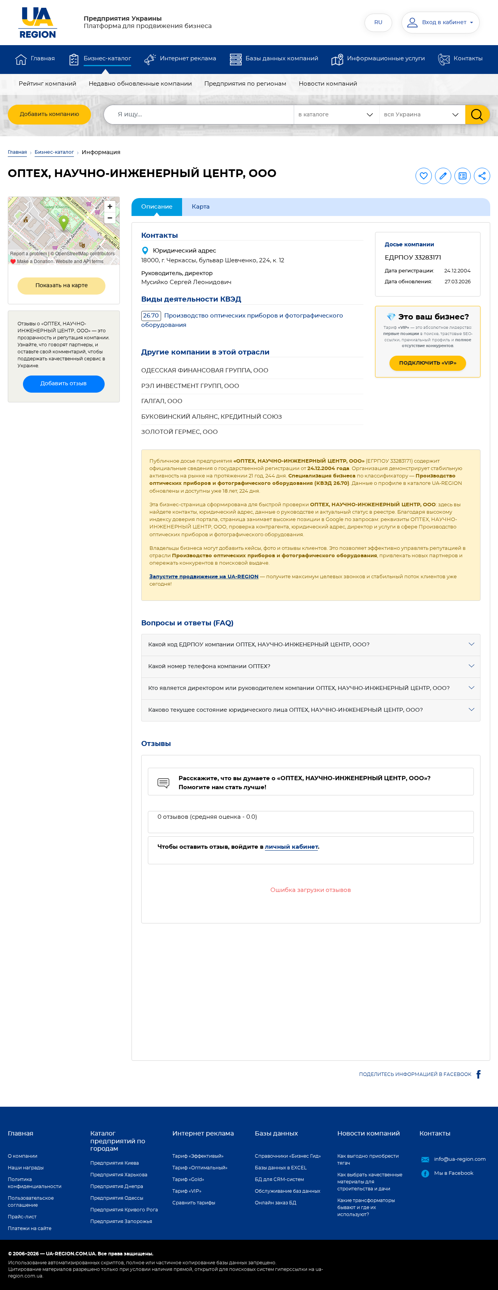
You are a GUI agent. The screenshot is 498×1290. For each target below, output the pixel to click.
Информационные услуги (386, 58)
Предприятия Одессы (116, 1198)
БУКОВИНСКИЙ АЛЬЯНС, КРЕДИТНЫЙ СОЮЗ (211, 417)
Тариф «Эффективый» (198, 1156)
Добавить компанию (49, 114)
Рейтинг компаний (47, 84)
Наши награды (26, 1167)
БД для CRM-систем (279, 1179)
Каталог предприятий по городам (117, 1140)
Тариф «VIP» (187, 1191)
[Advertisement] (311, 987)
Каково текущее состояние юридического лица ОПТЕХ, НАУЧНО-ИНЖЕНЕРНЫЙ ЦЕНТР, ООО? (285, 710)
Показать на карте (61, 285)
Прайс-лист (22, 1217)
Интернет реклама (188, 58)
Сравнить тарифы (193, 1202)
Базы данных (276, 1133)
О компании (22, 1156)
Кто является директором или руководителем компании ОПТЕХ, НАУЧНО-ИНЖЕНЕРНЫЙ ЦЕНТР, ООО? (299, 688)
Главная (43, 58)
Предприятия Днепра (116, 1186)
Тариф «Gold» (188, 1179)
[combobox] (422, 114)
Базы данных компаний (281, 58)
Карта (201, 207)
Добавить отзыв (63, 383)
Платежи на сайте (29, 1228)
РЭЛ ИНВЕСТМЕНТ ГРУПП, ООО (190, 386)
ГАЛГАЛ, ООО (161, 401)
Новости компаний (328, 84)
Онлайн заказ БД (275, 1202)
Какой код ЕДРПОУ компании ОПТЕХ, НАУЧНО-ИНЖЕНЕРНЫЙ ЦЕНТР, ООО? (259, 645)
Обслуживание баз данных (287, 1191)
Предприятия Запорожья (121, 1221)
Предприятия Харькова (118, 1174)
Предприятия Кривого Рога (124, 1210)
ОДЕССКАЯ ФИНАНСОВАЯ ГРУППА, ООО (204, 371)
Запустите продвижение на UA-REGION (204, 576)
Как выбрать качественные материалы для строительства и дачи (369, 1181)
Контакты (468, 58)
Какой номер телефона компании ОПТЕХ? (209, 666)
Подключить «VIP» (427, 363)
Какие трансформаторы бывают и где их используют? (366, 1207)
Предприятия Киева (114, 1163)
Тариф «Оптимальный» (200, 1167)
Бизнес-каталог (107, 58)
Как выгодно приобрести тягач (368, 1159)
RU (378, 22)
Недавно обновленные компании (140, 84)
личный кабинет (291, 847)
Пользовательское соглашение (31, 1202)
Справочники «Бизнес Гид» (288, 1156)
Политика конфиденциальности (34, 1183)
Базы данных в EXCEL (281, 1167)
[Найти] (477, 114)
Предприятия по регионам (245, 84)
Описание (156, 207)
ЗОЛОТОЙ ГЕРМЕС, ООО (179, 432)
